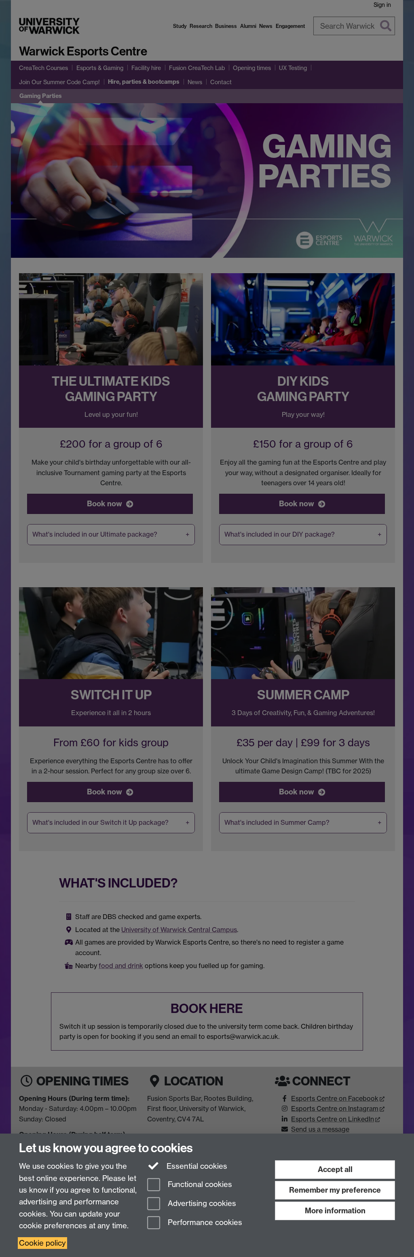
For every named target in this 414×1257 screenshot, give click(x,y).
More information (335, 1210)
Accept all (335, 1169)
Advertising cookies (201, 1203)
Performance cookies (204, 1222)
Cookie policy (42, 1243)
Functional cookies (199, 1184)
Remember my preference (335, 1190)
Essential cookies (196, 1166)
